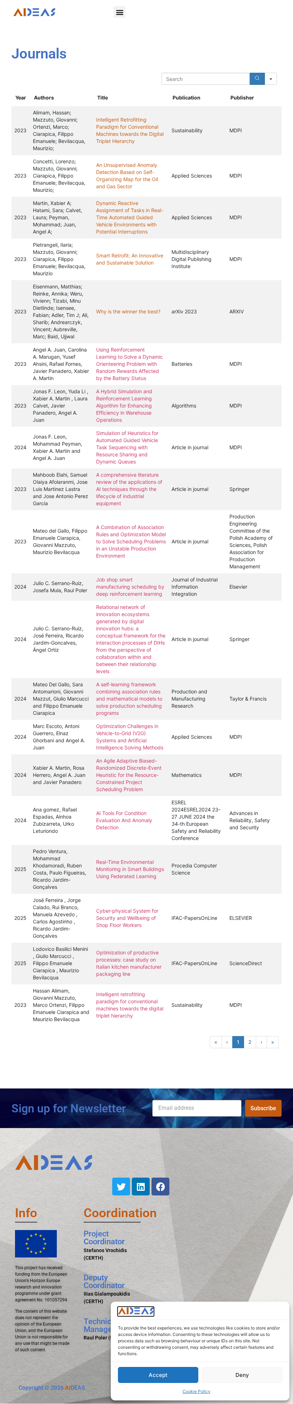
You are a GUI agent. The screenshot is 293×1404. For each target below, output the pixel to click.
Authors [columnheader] (44, 97)
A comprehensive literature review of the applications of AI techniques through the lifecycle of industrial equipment (129, 489)
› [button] (261, 1042)
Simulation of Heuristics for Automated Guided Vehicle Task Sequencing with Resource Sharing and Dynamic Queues (127, 447)
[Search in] (271, 79)
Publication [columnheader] (186, 97)
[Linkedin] (141, 1186)
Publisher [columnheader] (242, 97)
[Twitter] (121, 1186)
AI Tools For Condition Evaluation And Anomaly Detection (124, 820)
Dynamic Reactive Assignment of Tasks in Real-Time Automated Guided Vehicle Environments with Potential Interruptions (129, 217)
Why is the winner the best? (128, 311)
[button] (119, 12)
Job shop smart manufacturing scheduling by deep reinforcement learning (130, 587)
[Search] (257, 79)
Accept (158, 1375)
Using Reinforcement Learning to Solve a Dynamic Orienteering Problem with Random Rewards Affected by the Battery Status (129, 364)
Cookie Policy (196, 1391)
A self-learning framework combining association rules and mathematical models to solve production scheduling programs (129, 698)
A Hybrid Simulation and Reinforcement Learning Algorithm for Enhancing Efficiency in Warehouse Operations (124, 405)
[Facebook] (160, 1186)
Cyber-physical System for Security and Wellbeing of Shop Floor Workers (127, 918)
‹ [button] (227, 1042)
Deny (242, 1375)
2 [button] (250, 1042)
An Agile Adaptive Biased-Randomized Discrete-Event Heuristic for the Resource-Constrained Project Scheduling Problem (129, 775)
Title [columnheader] (102, 97)
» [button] (272, 1042)
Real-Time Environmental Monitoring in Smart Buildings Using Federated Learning (130, 869)
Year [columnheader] (20, 97)
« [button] (215, 1042)
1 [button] (238, 1042)
